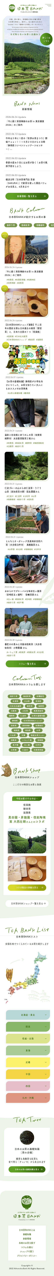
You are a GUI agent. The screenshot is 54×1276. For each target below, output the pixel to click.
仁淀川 (25, 750)
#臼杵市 (37, 549)
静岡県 (15, 720)
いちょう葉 (27, 740)
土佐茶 (25, 711)
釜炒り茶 (11, 225)
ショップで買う (27, 1251)
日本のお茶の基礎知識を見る (27, 1169)
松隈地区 (39, 725)
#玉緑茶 (10, 446)
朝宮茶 (30, 706)
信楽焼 (38, 701)
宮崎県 (40, 740)
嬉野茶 (12, 716)
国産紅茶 (25, 225)
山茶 (38, 730)
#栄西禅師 (11, 283)
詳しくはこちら (46, 39)
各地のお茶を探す (27, 1243)
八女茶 (13, 735)
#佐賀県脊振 (20, 280)
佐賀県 (15, 701)
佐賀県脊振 (38, 750)
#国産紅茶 (19, 443)
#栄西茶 (20, 283)
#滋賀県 (39, 340)
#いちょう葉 (12, 652)
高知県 (28, 730)
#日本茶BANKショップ (17, 340)
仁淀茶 (23, 716)
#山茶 (33, 496)
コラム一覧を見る (27, 664)
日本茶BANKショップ (33, 720)
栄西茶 (13, 725)
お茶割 (13, 750)
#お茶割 (11, 549)
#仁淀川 (10, 496)
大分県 (27, 701)
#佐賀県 (10, 280)
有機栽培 (40, 225)
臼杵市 (38, 745)
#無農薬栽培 (38, 443)
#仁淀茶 (18, 496)
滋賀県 (41, 706)
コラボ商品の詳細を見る (27, 887)
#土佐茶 (26, 496)
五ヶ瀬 (27, 745)
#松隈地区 (31, 280)
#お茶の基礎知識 (15, 393)
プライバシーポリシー (27, 1256)
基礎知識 (27, 1234)
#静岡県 (27, 393)
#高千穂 (20, 602)
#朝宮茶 (31, 340)
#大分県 (19, 549)
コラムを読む (27, 1247)
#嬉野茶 (28, 443)
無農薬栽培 (38, 711)
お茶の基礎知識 (38, 716)
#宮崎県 (28, 599)
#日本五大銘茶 (21, 336)
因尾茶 (13, 740)
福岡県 (16, 730)
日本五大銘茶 (15, 706)
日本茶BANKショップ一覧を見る (27, 903)
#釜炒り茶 (19, 446)
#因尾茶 (22, 652)
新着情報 (27, 1239)
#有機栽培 (11, 499)
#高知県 (30, 499)
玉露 (23, 735)
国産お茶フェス (37, 735)
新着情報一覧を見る (27, 196)
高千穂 (15, 745)
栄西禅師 (26, 725)
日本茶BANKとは (27, 1230)
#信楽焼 (10, 336)
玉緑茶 (13, 711)
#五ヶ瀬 (10, 599)
